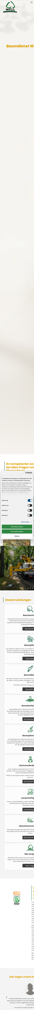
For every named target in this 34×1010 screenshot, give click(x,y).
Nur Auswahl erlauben (17, 531)
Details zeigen (25, 522)
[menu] (31, 2)
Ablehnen (17, 536)
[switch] (30, 505)
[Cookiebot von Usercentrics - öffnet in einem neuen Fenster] (25, 473)
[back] (6, 997)
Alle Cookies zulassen (17, 526)
